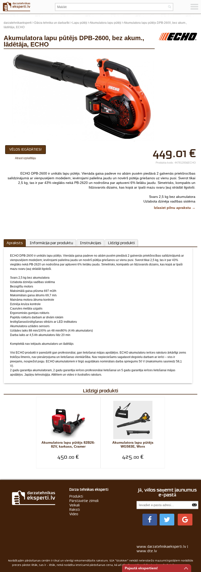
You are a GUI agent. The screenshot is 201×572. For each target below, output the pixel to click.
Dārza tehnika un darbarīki (52, 22)
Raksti (74, 510)
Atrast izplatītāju (25, 158)
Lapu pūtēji (79, 22)
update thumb (170, 55)
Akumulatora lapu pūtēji (105, 22)
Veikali (74, 505)
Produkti (76, 496)
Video (73, 514)
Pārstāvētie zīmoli (84, 501)
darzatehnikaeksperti (18, 22)
